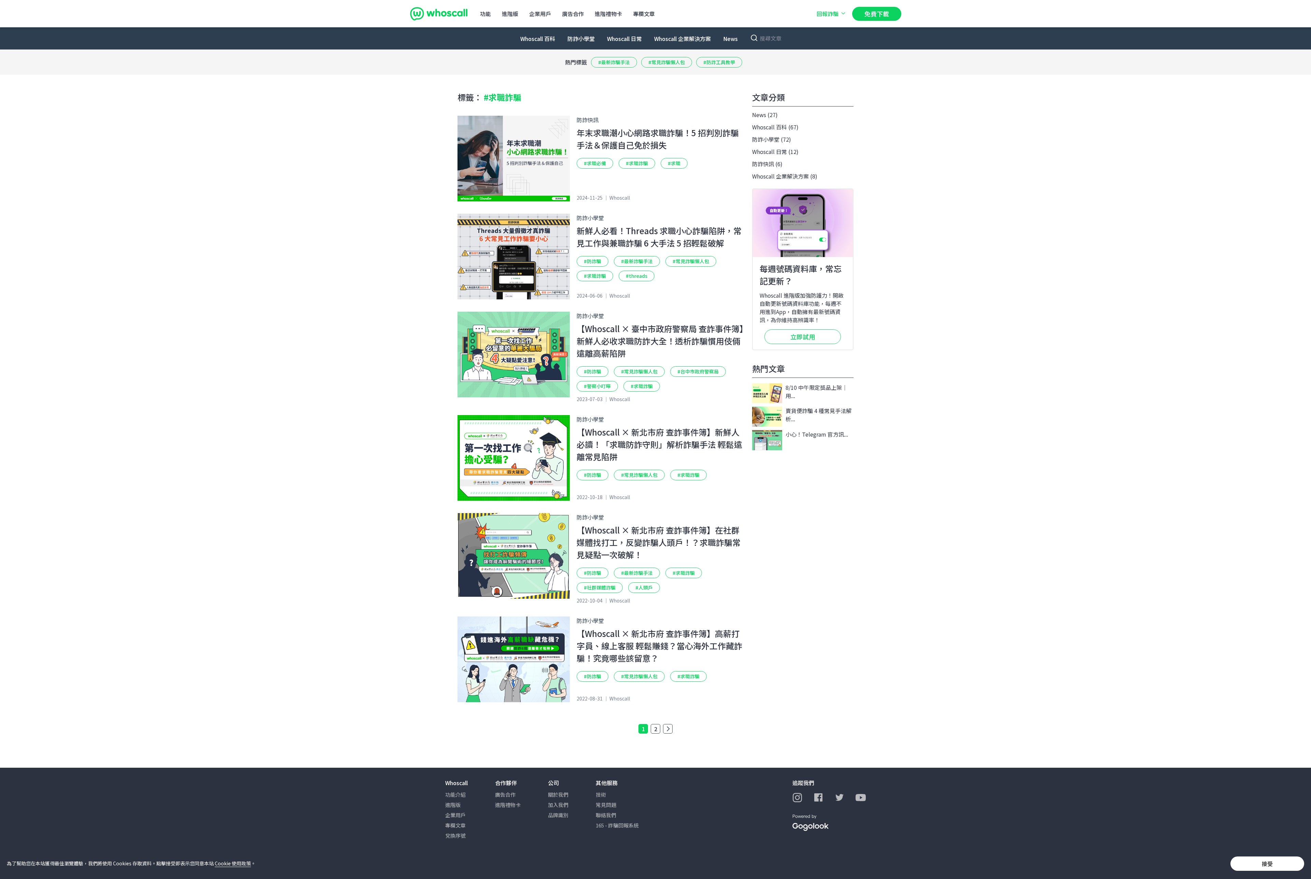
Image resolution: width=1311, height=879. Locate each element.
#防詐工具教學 (719, 62)
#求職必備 (595, 163)
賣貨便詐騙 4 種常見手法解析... (818, 415)
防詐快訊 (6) (767, 164)
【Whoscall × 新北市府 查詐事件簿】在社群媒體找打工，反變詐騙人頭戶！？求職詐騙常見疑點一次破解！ (659, 542)
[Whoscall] (439, 13)
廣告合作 (573, 14)
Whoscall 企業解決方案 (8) (784, 176)
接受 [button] (1267, 864)
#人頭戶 (644, 587)
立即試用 (802, 336)
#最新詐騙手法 (614, 62)
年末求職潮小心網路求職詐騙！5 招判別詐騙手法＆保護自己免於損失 (658, 139)
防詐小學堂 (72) (771, 139)
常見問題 (606, 804)
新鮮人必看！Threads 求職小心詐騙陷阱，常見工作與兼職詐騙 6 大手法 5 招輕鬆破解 (659, 237)
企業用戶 (540, 14)
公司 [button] (553, 783)
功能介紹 (455, 794)
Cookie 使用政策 (233, 863)
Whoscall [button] (456, 783)
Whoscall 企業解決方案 (682, 38)
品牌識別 (558, 815)
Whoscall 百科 (537, 38)
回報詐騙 (827, 14)
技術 (601, 794)
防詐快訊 (587, 120)
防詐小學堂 (581, 38)
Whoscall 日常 (624, 38)
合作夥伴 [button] (506, 783)
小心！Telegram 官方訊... (817, 434)
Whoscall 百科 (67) (775, 127)
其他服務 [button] (607, 783)
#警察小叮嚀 (597, 386)
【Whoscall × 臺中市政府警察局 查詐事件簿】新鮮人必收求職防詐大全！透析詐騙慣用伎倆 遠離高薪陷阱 (660, 341)
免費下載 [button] (876, 13)
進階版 (510, 14)
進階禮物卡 (608, 14)
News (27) (765, 115)
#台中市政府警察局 (698, 371)
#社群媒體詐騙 (600, 587)
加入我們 (558, 804)
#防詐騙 (592, 261)
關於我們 (558, 794)
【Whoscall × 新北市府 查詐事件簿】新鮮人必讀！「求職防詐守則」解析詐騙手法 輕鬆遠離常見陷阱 (659, 444)
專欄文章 (644, 14)
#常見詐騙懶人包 (666, 62)
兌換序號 (455, 835)
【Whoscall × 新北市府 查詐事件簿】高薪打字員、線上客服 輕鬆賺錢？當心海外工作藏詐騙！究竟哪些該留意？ (659, 645)
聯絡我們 (606, 815)
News (730, 38)
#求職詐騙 (637, 163)
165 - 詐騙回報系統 (617, 825)
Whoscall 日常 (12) (775, 151)
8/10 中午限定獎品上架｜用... (816, 391)
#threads (636, 275)
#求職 (674, 163)
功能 (485, 14)
